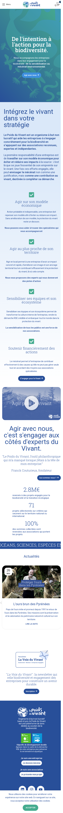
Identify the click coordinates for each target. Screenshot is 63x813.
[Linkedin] (22, 789)
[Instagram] (31, 789)
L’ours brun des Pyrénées (31, 604)
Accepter (30, 808)
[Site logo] (31, 4)
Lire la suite (31, 624)
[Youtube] (40, 789)
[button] (31, 403)
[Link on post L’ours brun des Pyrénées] (31, 582)
